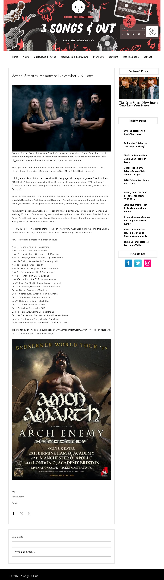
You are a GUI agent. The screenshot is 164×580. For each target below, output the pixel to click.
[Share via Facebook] (13, 513)
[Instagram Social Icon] (147, 263)
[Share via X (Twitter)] (21, 513)
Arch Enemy (18, 496)
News (14, 503)
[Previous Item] (124, 87)
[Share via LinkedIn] (29, 513)
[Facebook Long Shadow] (128, 263)
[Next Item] (153, 87)
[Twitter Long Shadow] (138, 263)
